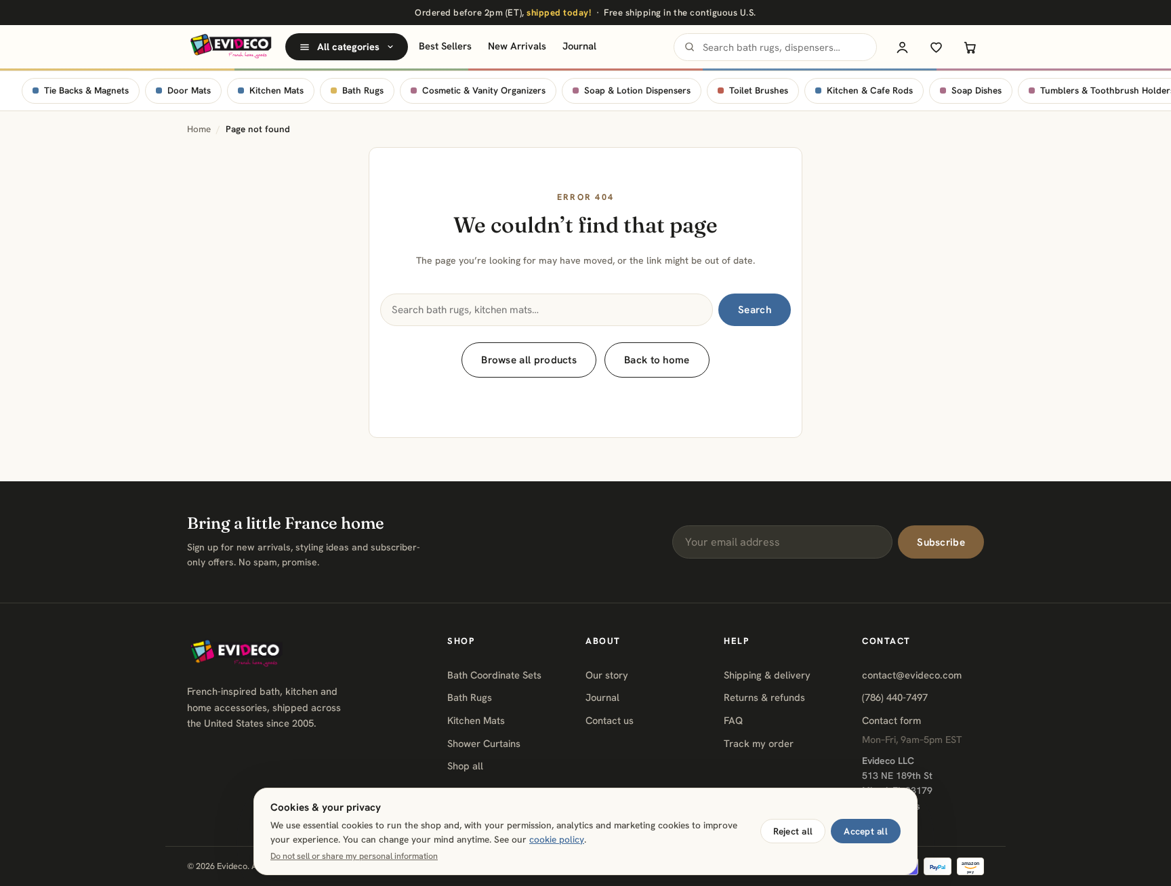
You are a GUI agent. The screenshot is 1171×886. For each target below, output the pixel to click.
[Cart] (970, 47)
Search (754, 310)
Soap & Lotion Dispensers (637, 90)
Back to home (657, 360)
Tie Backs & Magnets (86, 90)
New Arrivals (517, 45)
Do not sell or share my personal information (354, 856)
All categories (348, 47)
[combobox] (775, 47)
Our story (607, 674)
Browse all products (529, 360)
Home (199, 129)
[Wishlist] (936, 47)
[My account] (902, 47)
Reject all (793, 831)
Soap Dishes (976, 90)
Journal (579, 45)
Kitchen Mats (276, 90)
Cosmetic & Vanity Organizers (484, 90)
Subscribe (941, 542)
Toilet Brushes (758, 90)
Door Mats (189, 90)
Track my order (759, 743)
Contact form (891, 720)
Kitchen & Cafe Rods (870, 90)
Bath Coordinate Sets (494, 674)
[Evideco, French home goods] (230, 46)
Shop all (465, 765)
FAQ (733, 720)
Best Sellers (445, 45)
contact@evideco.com (912, 674)
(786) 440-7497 (895, 697)
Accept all (866, 831)
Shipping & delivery (767, 674)
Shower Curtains (483, 743)
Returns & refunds (764, 697)
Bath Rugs (363, 90)
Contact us (610, 720)
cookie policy (556, 839)
